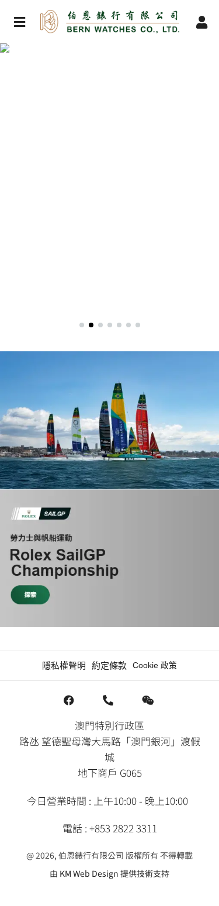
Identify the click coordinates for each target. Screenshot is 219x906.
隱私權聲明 (64, 665)
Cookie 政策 (155, 665)
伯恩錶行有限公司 (91, 855)
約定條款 (109, 665)
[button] (109, 181)
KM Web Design (89, 873)
